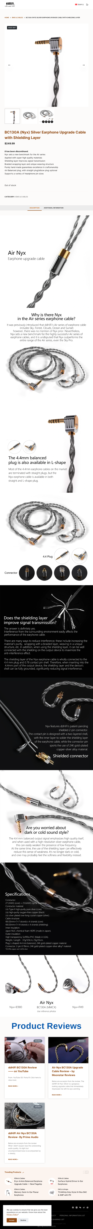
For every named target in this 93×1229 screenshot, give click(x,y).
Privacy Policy (12, 1214)
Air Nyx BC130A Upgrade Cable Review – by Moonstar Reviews (67, 1071)
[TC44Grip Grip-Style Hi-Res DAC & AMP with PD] (52, 1192)
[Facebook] (73, 1207)
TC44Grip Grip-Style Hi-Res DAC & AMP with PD (72, 1193)
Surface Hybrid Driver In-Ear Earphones (70, 1182)
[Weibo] (84, 1207)
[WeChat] (80, 1207)
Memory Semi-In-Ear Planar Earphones (26, 1193)
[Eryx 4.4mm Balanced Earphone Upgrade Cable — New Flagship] (8, 1181)
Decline (23, 1220)
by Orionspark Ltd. (58, 1223)
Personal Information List (72, 1215)
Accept (11, 1220)
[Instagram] (77, 1207)
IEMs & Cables (21, 197)
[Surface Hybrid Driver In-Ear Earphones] (52, 1181)
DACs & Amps (63, 1189)
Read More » (13, 1086)
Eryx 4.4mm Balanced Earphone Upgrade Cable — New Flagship (28, 1182)
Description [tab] (34, 208)
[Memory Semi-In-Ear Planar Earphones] (8, 1192)
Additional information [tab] (53, 208)
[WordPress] (87, 1207)
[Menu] (87, 4)
